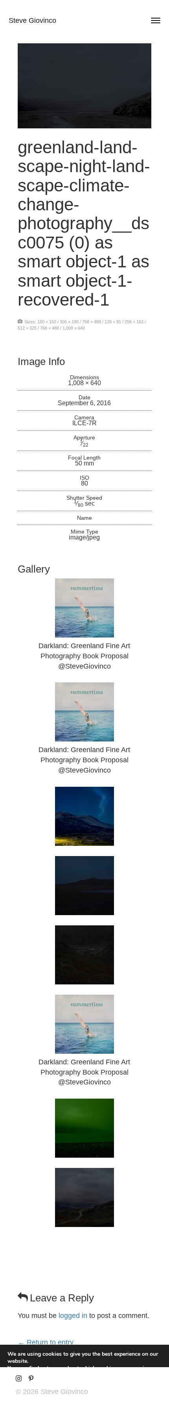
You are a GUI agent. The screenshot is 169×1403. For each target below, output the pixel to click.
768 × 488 (91, 321)
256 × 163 (134, 321)
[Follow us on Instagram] (19, 1379)
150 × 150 (46, 321)
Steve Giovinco (32, 20)
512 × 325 (27, 328)
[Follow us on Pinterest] (31, 1379)
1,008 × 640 (73, 328)
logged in (73, 1316)
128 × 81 (113, 321)
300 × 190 (69, 321)
